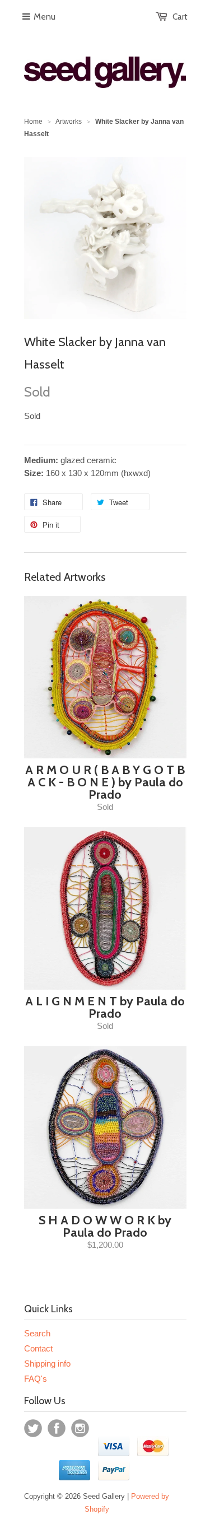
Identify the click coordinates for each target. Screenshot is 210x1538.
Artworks (68, 121)
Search (37, 1333)
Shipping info (47, 1363)
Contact (38, 1348)
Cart (180, 17)
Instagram (80, 1428)
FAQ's (35, 1378)
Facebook (57, 1428)
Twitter (33, 1428)
